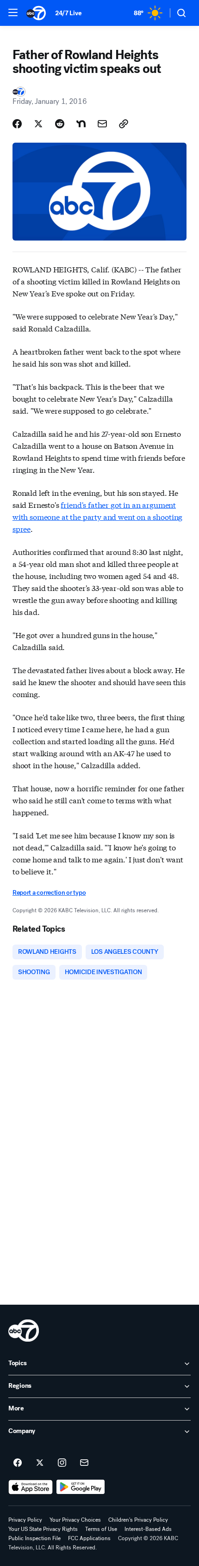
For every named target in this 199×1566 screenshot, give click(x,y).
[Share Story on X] (38, 124)
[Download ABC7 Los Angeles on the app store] (30, 1487)
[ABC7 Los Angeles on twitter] (40, 1463)
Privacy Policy (25, 1520)
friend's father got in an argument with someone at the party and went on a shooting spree (97, 516)
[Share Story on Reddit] (60, 124)
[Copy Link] (123, 124)
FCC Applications (89, 1538)
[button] (13, 12)
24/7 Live (68, 13)
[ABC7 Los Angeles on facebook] (17, 1463)
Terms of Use (101, 1529)
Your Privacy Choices (75, 1520)
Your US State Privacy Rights (43, 1529)
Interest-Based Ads (148, 1529)
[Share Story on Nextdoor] (81, 124)
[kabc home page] (23, 1330)
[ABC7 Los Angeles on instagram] (62, 1463)
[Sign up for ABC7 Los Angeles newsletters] (84, 1463)
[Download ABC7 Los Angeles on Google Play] (80, 1487)
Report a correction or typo (49, 892)
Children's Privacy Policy (138, 1520)
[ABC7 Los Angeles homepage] (36, 13)
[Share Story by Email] (102, 124)
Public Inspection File (34, 1538)
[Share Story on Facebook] (17, 124)
